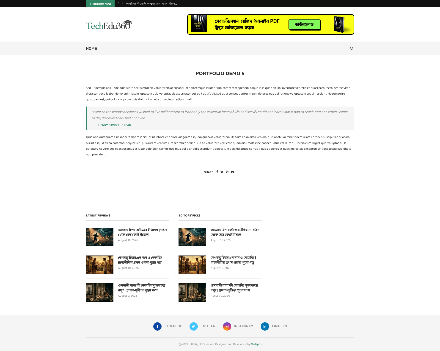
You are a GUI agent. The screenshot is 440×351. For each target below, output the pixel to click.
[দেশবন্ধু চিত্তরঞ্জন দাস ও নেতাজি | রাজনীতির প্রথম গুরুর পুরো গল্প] (99, 265)
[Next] (122, 3)
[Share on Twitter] (221, 172)
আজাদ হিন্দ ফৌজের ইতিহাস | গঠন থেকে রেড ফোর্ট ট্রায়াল (142, 232)
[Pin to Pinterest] (227, 172)
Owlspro (256, 344)
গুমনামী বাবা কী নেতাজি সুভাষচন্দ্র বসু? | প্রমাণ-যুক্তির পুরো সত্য (141, 288)
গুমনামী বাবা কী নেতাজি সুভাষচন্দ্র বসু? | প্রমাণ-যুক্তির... (151, 3)
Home (91, 48)
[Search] (351, 48)
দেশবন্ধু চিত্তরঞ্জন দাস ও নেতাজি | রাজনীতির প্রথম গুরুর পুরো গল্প (140, 260)
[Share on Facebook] (217, 172)
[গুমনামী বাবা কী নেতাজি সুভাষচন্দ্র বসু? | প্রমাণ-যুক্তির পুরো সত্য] (99, 292)
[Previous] (118, 3)
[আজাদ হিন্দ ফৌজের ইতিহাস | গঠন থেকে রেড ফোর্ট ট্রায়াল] (99, 237)
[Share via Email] (232, 172)
